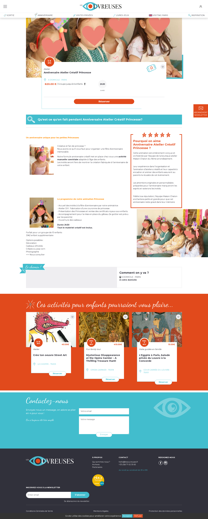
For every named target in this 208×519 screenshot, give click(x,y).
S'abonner (80, 495)
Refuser (138, 516)
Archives (96, 464)
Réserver (57, 373)
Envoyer (104, 434)
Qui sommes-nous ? (101, 462)
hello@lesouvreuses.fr (128, 462)
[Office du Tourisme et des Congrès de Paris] (98, 480)
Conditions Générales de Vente (39, 511)
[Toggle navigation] (5, 6)
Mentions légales (100, 511)
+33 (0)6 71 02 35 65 (127, 464)
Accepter (127, 516)
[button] (104, 101)
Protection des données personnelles (165, 511)
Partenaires (97, 467)
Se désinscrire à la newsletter (76, 501)
